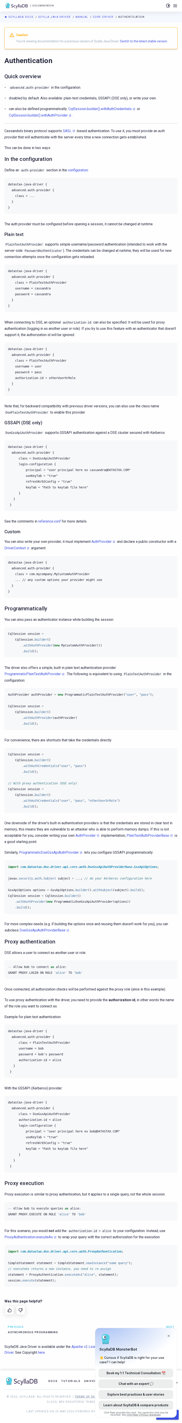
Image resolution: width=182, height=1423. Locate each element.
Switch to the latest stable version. (144, 41)
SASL (67, 131)
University (94, 1381)
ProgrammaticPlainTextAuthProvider (32, 674)
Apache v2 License (86, 1347)
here (41, 1352)
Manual (82, 16)
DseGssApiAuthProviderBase (42, 930)
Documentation (43, 5)
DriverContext (15, 548)
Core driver (104, 16)
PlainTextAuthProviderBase (148, 835)
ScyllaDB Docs (21, 16)
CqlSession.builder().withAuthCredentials (100, 109)
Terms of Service (89, 1396)
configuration (78, 170)
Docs (53, 1381)
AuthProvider (101, 541)
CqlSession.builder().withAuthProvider (38, 115)
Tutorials (71, 1381)
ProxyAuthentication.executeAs (28, 1237)
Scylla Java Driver (55, 16)
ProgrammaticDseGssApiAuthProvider (49, 852)
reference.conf (49, 521)
